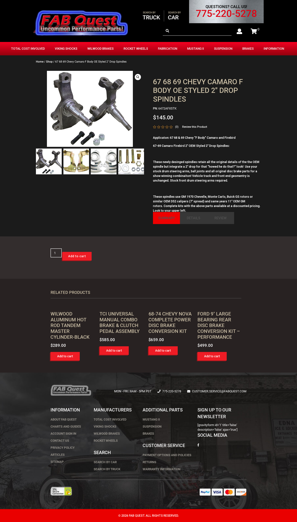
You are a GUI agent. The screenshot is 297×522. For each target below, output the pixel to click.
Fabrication (167, 48)
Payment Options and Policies (167, 455)
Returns (149, 462)
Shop (49, 61)
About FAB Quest (64, 419)
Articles (58, 454)
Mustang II (195, 48)
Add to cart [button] (65, 356)
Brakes (248, 48)
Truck (151, 16)
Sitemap (57, 462)
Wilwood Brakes (100, 48)
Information (274, 48)
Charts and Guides (66, 426)
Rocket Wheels (136, 48)
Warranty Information (161, 469)
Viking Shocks (66, 48)
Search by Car (105, 462)
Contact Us (60, 440)
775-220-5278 (226, 13)
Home (39, 61)
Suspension (223, 48)
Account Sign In (63, 433)
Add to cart (77, 256)
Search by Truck (107, 469)
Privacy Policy (63, 447)
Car (174, 16)
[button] (138, 77)
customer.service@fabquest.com (219, 391)
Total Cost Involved (28, 48)
